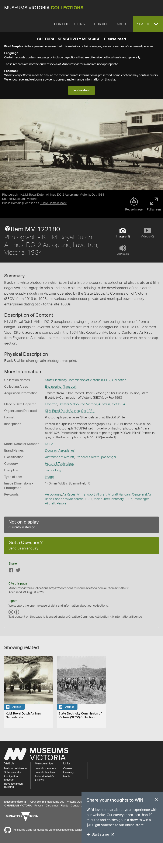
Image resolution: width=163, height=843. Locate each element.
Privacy (38, 805)
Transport (69, 386)
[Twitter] (18, 571)
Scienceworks (12, 772)
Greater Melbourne (72, 404)
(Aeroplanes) (66, 450)
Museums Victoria (43, 8)
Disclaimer (52, 805)
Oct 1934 (118, 404)
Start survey (100, 834)
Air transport (54, 457)
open (33, 605)
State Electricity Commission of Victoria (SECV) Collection (85, 380)
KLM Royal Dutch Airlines (62, 410)
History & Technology (59, 463)
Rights (64, 805)
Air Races (69, 494)
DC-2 (49, 444)
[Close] (156, 800)
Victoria (91, 404)
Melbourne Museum (15, 768)
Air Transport (86, 494)
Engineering (53, 386)
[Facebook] (11, 571)
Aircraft (69, 457)
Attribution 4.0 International (113, 616)
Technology (53, 470)
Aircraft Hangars (119, 494)
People (61, 503)
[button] (148, 24)
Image (49, 477)
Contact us (77, 805)
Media (66, 776)
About (122, 24)
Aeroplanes (53, 494)
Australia (104, 404)
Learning (68, 772)
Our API (100, 24)
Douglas (51, 450)
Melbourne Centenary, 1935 (113, 499)
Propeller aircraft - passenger (96, 457)
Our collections (69, 24)
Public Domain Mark (53, 203)
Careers (67, 768)
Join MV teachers (45, 772)
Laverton (51, 404)
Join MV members (45, 768)
